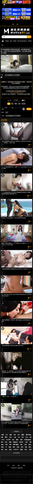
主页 (8, 465)
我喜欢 (8, 100)
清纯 (2, 442)
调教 (14, 447)
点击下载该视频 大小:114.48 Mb (12, 75)
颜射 (17, 439)
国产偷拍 (15, 444)
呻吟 (30, 444)
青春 (22, 447)
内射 (2, 434)
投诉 (12, 103)
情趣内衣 (15, 442)
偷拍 (6, 449)
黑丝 (11, 434)
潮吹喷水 (21, 442)
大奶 (26, 442)
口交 (25, 444)
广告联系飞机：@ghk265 (16, 467)
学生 (26, 449)
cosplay (15, 449)
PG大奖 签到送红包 (22, 41)
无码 (10, 449)
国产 (6, 437)
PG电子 (30, 41)
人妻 (15, 437)
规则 (24, 465)
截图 (16, 103)
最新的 (7, 41)
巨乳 (6, 442)
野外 (30, 447)
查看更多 (16, 431)
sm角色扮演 (27, 439)
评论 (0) (23, 103)
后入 (7, 112)
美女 (2, 447)
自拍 (18, 447)
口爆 (2, 437)
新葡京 (14, 41)
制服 (10, 442)
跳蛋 (15, 434)
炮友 (2, 444)
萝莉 (10, 444)
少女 (26, 437)
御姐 (21, 444)
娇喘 (10, 447)
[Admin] (24, 109)
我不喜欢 (10, 100)
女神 (30, 449)
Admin (28, 109)
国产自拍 (28, 434)
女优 (19, 437)
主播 (2, 449)
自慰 (21, 439)
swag (3, 439)
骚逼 (7, 444)
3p (6, 447)
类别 (11, 41)
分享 (19, 103)
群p (31, 437)
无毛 (19, 434)
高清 (21, 449)
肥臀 (30, 442)
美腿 (26, 447)
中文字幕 (8, 439)
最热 (22, 434)
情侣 (23, 437)
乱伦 (7, 434)
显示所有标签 (16, 453)
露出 (13, 439)
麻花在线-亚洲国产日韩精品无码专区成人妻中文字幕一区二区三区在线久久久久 (3, 41)
